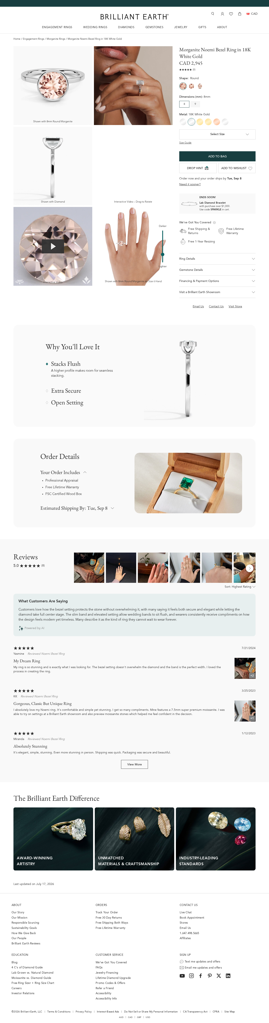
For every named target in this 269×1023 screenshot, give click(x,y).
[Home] (134, 16)
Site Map (229, 1012)
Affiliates (185, 938)
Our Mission (19, 917)
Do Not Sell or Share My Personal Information (151, 1012)
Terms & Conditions (58, 1012)
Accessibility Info (106, 998)
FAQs (99, 967)
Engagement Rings (33, 39)
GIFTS (202, 27)
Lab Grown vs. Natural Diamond (33, 973)
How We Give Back (24, 933)
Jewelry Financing (107, 973)
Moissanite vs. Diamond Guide (31, 978)
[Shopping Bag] (240, 14)
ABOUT (222, 27)
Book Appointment (192, 917)
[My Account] (222, 14)
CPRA (216, 1012)
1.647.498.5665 (189, 933)
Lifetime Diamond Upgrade (113, 978)
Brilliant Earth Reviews (26, 943)
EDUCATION (20, 955)
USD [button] (148, 1017)
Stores (184, 923)
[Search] (212, 13)
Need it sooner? (190, 184)
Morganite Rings (56, 39)
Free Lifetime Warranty (62, 487)
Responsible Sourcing (25, 923)
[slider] (162, 254)
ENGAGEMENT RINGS (57, 27)
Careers (17, 988)
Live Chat (186, 912)
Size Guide (185, 143)
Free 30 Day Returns (109, 917)
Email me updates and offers (203, 967)
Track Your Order (107, 912)
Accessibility (103, 993)
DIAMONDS (126, 27)
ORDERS (101, 905)
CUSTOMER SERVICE (109, 955)
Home (16, 39)
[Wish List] (231, 14)
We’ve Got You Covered (111, 962)
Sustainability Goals (24, 928)
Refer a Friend (105, 988)
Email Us (185, 928)
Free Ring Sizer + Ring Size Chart (33, 983)
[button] (217, 258)
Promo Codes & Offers (110, 983)
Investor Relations (23, 993)
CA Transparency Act (195, 1012)
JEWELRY (180, 27)
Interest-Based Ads (108, 1012)
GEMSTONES (154, 27)
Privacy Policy (84, 1012)
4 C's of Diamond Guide (27, 967)
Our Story (18, 912)
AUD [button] (121, 1017)
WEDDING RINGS (95, 27)
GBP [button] (139, 1017)
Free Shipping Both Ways (112, 923)
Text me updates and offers (202, 961)
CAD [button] (130, 1017)
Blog (14, 962)
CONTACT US (189, 905)
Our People (19, 938)
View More (134, 764)
